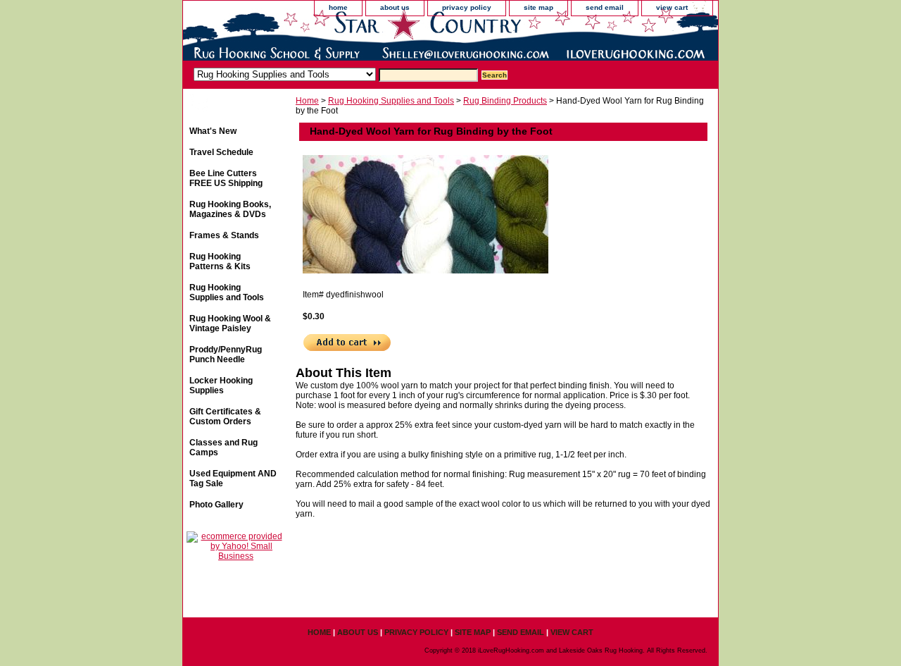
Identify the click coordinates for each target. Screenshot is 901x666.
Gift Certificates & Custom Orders (225, 416)
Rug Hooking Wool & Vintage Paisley (230, 323)
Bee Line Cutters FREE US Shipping (226, 178)
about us (395, 7)
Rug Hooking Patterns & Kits (220, 261)
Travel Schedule (221, 152)
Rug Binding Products (505, 101)
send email (605, 7)
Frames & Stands (224, 235)
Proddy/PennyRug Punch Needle (225, 354)
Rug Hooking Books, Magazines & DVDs (230, 209)
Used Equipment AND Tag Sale (233, 478)
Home (307, 101)
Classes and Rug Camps (223, 447)
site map (538, 7)
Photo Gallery (216, 505)
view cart (672, 7)
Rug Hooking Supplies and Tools (391, 101)
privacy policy (466, 7)
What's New (213, 131)
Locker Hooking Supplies (221, 385)
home (338, 7)
